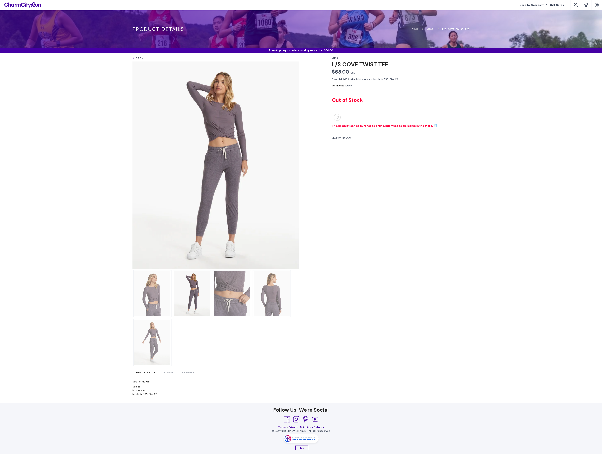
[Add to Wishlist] (337, 117)
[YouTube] (315, 419)
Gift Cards (557, 5)
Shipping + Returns (312, 427)
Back (139, 58)
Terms (282, 427)
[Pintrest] (305, 419)
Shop (415, 29)
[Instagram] (296, 419)
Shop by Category (532, 5)
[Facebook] (287, 419)
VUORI (431, 29)
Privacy (293, 427)
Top (302, 448)
